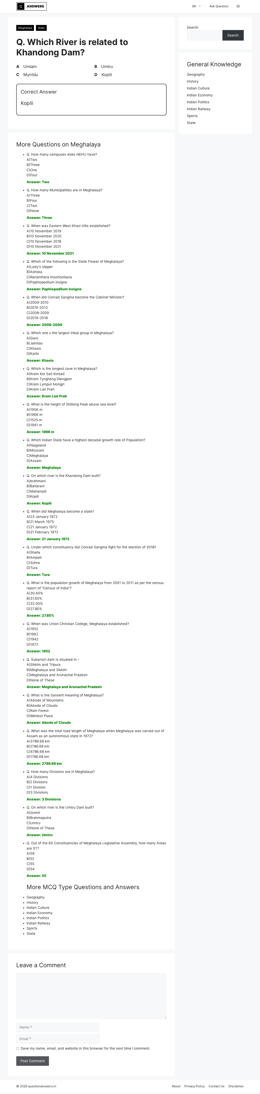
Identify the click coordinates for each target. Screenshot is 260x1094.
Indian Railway (38, 923)
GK (194, 6)
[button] (238, 6)
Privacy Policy (194, 1086)
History (32, 902)
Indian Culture (38, 908)
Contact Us (216, 1086)
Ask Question (219, 6)
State (41, 27)
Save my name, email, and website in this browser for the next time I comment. (85, 1048)
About (176, 1086)
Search (192, 27)
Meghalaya (25, 27)
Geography (35, 897)
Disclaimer (236, 1086)
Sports (32, 928)
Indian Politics (38, 918)
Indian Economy (39, 913)
